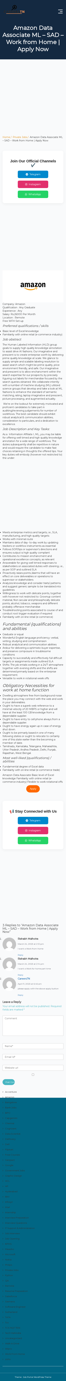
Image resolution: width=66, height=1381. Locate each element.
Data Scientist (12, 1133)
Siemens (10, 1301)
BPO (7, 1112)
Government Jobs (15, 1170)
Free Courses (12, 1154)
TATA (7, 1317)
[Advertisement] (33, 102)
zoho (8, 1359)
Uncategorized (13, 1338)
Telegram (34, 174)
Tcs (6, 1322)
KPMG (8, 1243)
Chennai (9, 1123)
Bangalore (11, 1102)
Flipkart (9, 1149)
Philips (8, 1264)
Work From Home (15, 1354)
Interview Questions (16, 1223)
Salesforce (11, 1296)
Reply (20, 955)
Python (9, 1275)
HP (6, 1186)
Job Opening (12, 1238)
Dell (7, 1144)
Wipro (8, 1348)
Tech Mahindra (13, 1333)
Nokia (8, 1259)
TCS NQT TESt (12, 1327)
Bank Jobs (10, 1107)
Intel (7, 1207)
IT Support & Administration (20, 1228)
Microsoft (10, 1254)
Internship (10, 1212)
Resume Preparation (16, 1291)
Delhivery (10, 1139)
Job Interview (12, 1233)
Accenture (11, 1091)
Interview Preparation (17, 1217)
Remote (9, 1285)
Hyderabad (11, 1191)
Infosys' (9, 1202)
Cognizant (10, 1128)
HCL (7, 1181)
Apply (33, 788)
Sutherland (11, 1312)
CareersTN (24, 978)
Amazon (9, 1097)
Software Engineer (15, 1306)
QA (7, 1280)
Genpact (10, 1160)
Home (6, 137)
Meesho (9, 1249)
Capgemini (11, 1118)
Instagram (35, 184)
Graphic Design (13, 1175)
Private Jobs (20, 137)
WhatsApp (34, 194)
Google (9, 1165)
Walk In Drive (12, 1343)
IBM (7, 1196)
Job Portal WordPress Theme (37, 1377)
